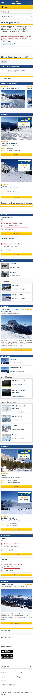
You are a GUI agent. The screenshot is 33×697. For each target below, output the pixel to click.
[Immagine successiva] (31, 98)
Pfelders (4, 559)
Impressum (4, 677)
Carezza (4, 538)
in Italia (16, 145)
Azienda (19, 673)
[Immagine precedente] (2, 98)
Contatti (3, 673)
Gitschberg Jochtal (7, 238)
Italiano (7, 666)
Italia (2, 219)
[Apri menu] (2, 2)
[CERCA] (30, 2)
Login (19, 677)
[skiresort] (16, 2)
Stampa (3, 681)
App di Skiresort (6, 646)
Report (16, 233)
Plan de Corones (6, 218)
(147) (9, 44)
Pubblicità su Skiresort (8, 685)
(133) (7, 42)
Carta (4, 61)
